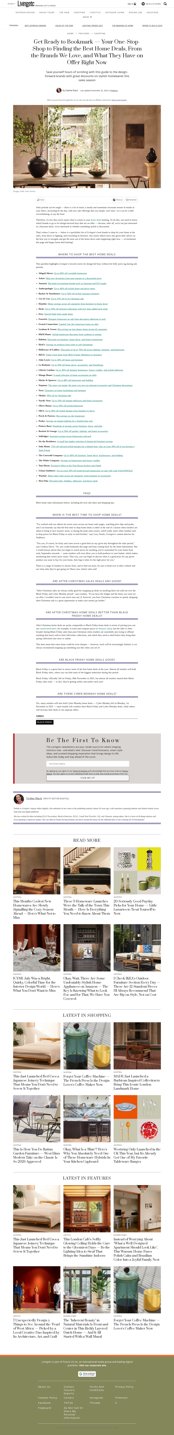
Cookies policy (47, 1397)
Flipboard (44, 1407)
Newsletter (133, 200)
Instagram (96, 1397)
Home (70, 33)
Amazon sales (104, 628)
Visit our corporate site (92, 1365)
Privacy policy (124, 1386)
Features (84, 33)
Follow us (119, 200)
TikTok (68, 1402)
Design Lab (135, 12)
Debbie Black (71, 90)
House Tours (47, 12)
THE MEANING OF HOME (122, 25)
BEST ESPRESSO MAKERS (35, 25)
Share (42, 200)
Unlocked (152, 12)
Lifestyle (95, 12)
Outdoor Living (114, 12)
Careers (69, 1397)
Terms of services (80, 771)
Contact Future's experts (69, 1390)
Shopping (79, 12)
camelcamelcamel (48, 628)
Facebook (44, 1402)
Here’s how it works (119, 100)
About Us (44, 1386)
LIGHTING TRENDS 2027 (92, 25)
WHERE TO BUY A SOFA (152, 25)
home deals (96, 220)
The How (64, 12)
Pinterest (121, 1397)
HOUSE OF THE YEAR (64, 25)
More (86, 17)
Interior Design (25, 12)
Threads (95, 1402)
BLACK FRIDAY (44, 722)
